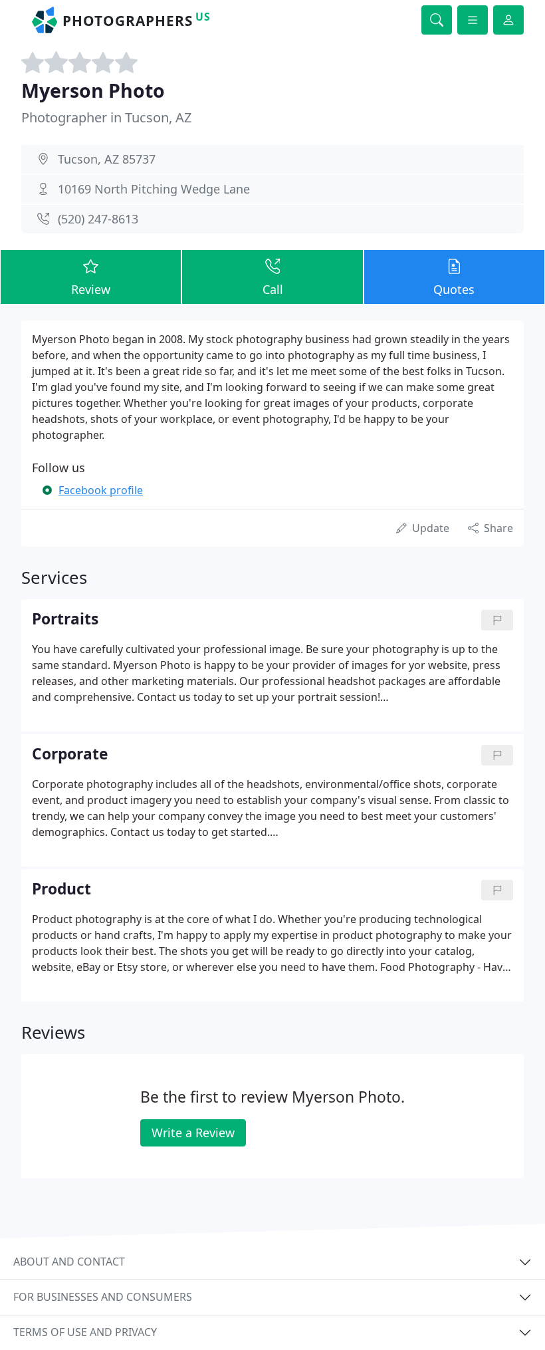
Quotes (454, 289)
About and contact (69, 1261)
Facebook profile (100, 490)
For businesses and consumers (102, 1296)
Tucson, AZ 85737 (107, 159)
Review (90, 289)
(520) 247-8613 (98, 219)
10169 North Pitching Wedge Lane (154, 189)
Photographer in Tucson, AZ (106, 117)
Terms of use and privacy (85, 1332)
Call (273, 289)
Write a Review (193, 1133)
